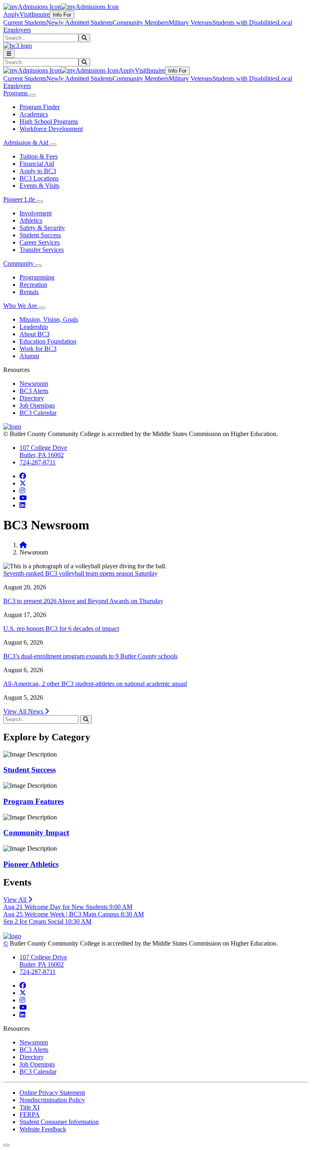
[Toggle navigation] (9, 53)
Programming (37, 277)
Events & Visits (39, 185)
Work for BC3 (38, 348)
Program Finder (40, 106)
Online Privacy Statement (52, 1092)
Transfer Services (42, 249)
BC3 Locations (39, 178)
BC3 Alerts (34, 390)
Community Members (141, 22)
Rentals (29, 291)
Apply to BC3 (38, 171)
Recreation (33, 284)
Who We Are (21, 305)
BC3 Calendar (38, 412)
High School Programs (49, 121)
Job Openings (37, 405)
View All (15, 899)
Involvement (36, 213)
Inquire (40, 14)
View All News (24, 711)
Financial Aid (37, 163)
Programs (16, 93)
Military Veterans (190, 22)
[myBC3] (32, 6)
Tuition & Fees (39, 156)
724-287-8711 (38, 462)
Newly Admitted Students (79, 22)
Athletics (31, 220)
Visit (25, 14)
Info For (62, 15)
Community (19, 263)
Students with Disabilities (244, 22)
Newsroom (34, 383)
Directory (32, 398)
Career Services (40, 242)
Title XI (29, 1107)
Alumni (29, 356)
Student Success (40, 235)
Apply (11, 14)
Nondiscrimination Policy (52, 1099)
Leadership (34, 326)
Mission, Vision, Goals (49, 319)
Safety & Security (42, 227)
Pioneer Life (20, 199)
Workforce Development (51, 128)
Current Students (24, 22)
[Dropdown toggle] (32, 95)
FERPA (30, 1114)
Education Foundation (48, 341)
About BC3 (35, 334)
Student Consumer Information (59, 1121)
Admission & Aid (26, 142)
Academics (34, 114)
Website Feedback (43, 1129)
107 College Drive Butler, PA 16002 (43, 451)
